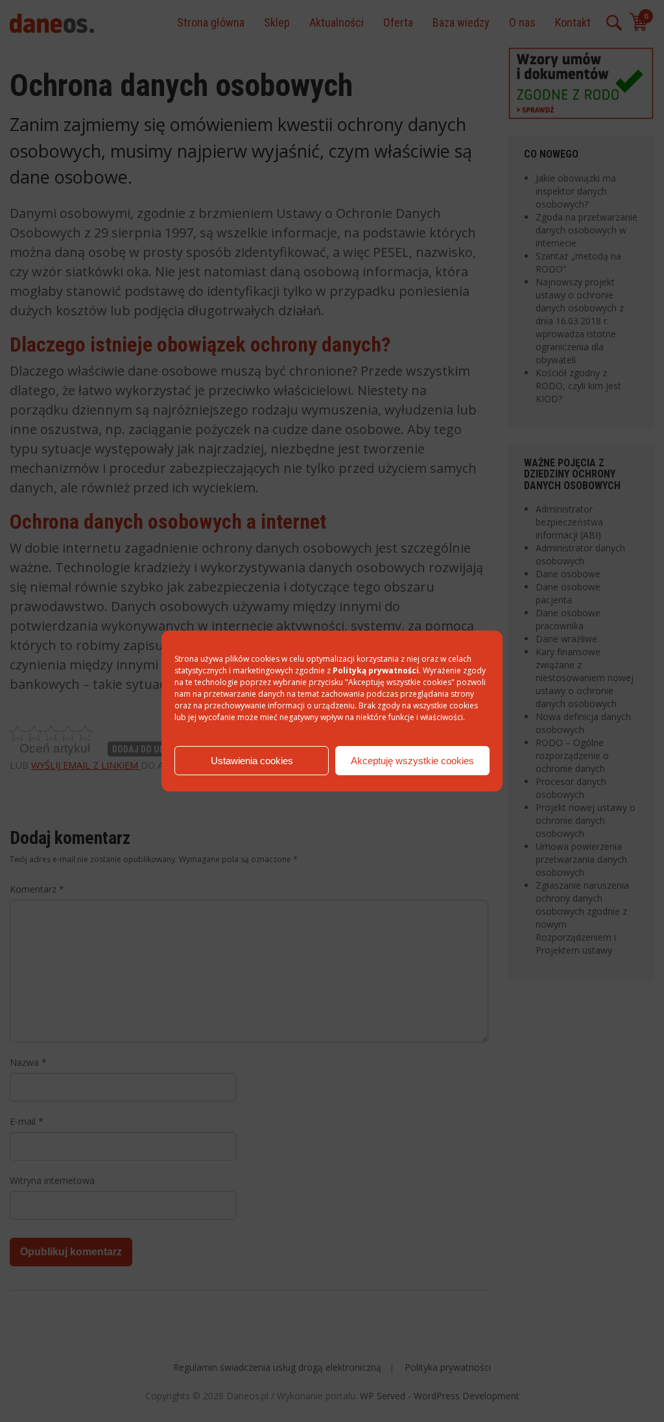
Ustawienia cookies (252, 760)
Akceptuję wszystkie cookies (412, 760)
